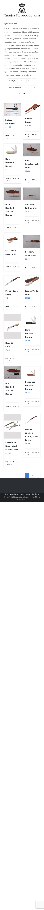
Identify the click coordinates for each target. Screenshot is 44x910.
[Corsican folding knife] (31, 194)
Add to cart (9, 137)
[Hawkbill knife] (12, 326)
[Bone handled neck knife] (31, 150)
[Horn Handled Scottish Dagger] (12, 372)
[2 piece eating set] (12, 109)
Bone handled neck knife (31, 164)
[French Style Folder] (12, 281)
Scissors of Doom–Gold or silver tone (11, 446)
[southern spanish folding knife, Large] (31, 419)
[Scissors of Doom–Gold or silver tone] (12, 426)
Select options (9, 360)
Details (16, 136)
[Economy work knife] (31, 241)
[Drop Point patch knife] (12, 240)
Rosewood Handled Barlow (30, 385)
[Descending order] (34, 80)
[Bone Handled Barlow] (12, 149)
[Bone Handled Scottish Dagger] (12, 194)
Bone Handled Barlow (9, 162)
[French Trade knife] (31, 281)
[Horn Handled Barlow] (31, 320)
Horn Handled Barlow (29, 333)
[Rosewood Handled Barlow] (31, 372)
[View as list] (24, 93)
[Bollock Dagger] (31, 109)
